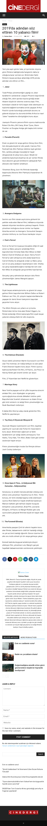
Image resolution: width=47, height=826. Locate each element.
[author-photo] (23, 572)
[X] (10, 559)
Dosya (10, 21)
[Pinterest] (15, 559)
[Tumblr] (31, 559)
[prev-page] (3, 676)
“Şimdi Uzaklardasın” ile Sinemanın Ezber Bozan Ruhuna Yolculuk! (22, 770)
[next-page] (7, 676)
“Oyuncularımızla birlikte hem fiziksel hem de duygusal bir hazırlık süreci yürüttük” (23, 783)
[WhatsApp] (20, 559)
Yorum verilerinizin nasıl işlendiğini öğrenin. (18, 746)
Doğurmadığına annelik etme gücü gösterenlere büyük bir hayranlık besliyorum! (29, 668)
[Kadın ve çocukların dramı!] (8, 657)
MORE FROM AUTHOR (29, 637)
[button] (4, 15)
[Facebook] (4, 559)
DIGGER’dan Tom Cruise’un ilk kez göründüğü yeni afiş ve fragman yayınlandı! (22, 790)
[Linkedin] (25, 559)
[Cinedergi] (23, 6)
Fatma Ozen (8, 36)
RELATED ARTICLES (11, 637)
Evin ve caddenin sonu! (25, 643)
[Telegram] (36, 559)
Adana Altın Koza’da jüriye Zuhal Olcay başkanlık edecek (22, 777)
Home (4, 21)
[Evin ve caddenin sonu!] (8, 646)
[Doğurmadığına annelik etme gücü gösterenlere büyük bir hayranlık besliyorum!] (8, 668)
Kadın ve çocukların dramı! (26, 654)
